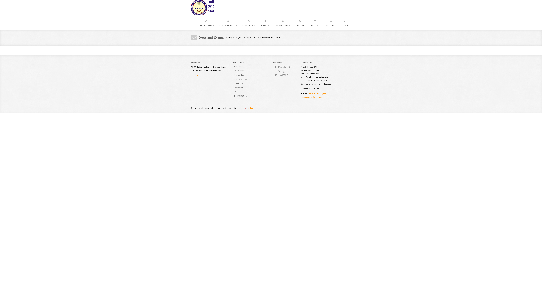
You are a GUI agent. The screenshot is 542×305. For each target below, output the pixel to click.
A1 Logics (242, 108)
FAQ (235, 92)
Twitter (283, 75)
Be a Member (239, 70)
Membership (282, 25)
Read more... (196, 75)
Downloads (238, 87)
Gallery (300, 25)
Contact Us (238, 83)
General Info (205, 25)
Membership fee (240, 79)
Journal (265, 25)
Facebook (284, 67)
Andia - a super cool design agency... (202, 7)
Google (282, 71)
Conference (248, 25)
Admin (251, 108)
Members (238, 66)
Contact (331, 25)
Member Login (240, 75)
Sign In (345, 25)
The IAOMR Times (241, 96)
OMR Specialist (227, 25)
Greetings (315, 25)
